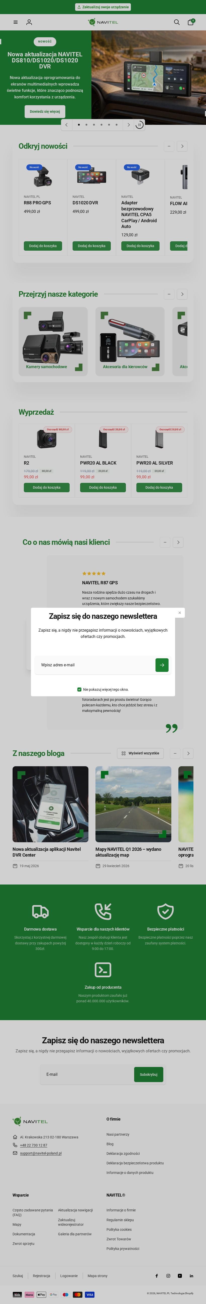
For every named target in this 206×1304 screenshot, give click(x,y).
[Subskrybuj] (162, 665)
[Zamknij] (180, 613)
